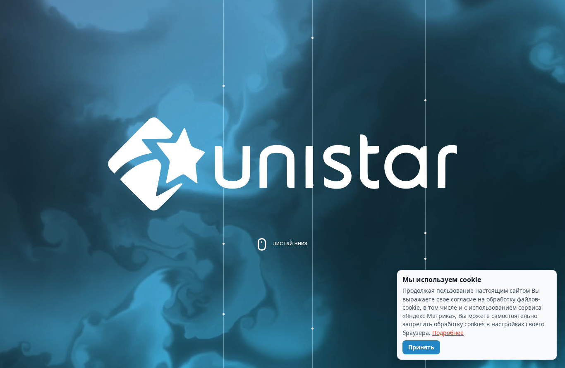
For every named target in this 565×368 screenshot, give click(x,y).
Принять (421, 347)
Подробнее (448, 333)
